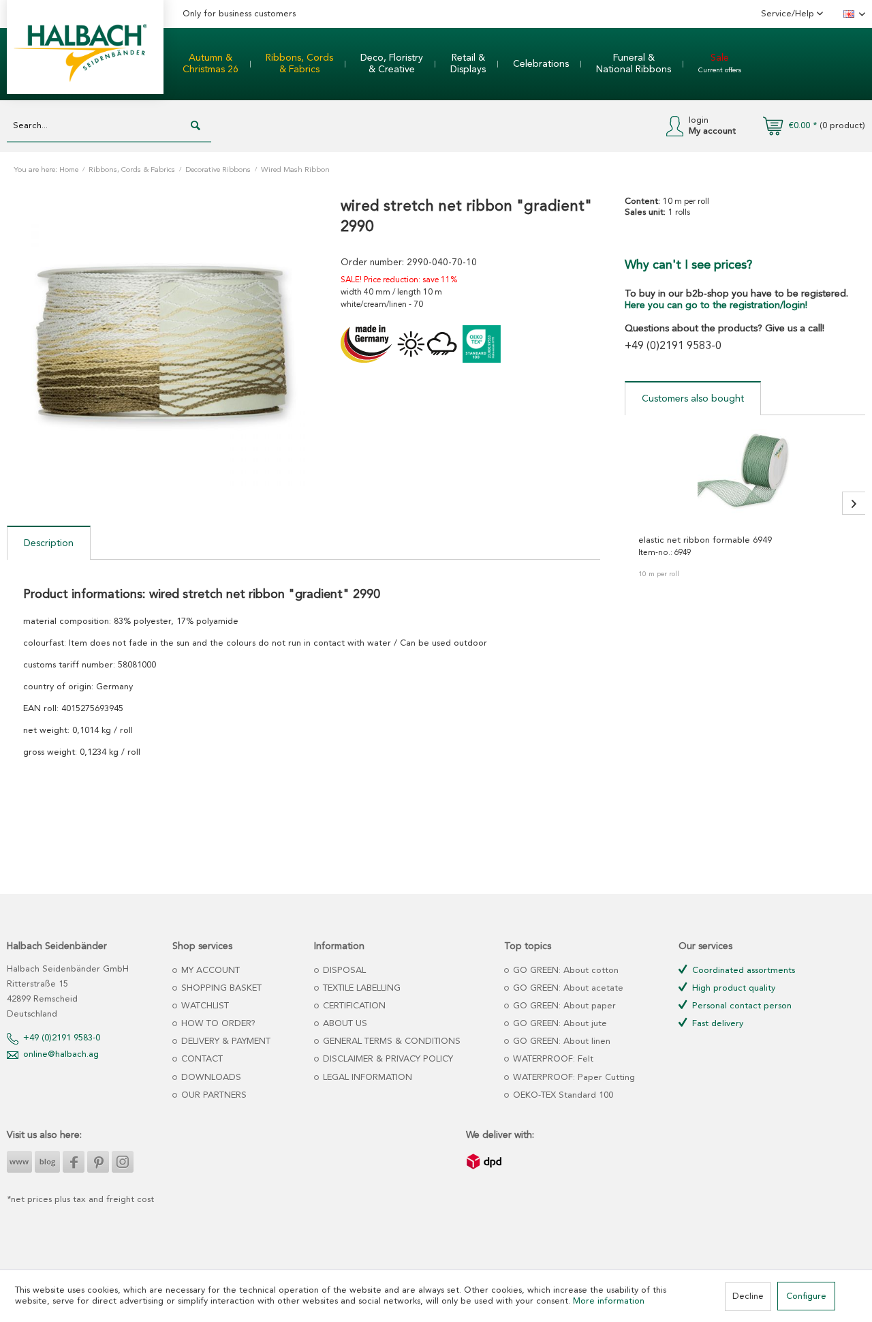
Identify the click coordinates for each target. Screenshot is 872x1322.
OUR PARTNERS (212, 1095)
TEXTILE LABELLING (360, 988)
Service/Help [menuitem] (789, 14)
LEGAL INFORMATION (366, 1077)
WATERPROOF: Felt (551, 1059)
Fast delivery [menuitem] (716, 1023)
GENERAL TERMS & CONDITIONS (390, 1041)
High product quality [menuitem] (732, 988)
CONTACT (200, 1059)
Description (49, 543)
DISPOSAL (343, 970)
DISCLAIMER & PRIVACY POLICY (386, 1059)
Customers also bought (693, 399)
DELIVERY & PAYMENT (224, 1041)
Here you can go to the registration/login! (716, 305)
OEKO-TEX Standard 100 (561, 1095)
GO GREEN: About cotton (564, 970)
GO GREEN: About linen (560, 1041)
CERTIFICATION (353, 1006)
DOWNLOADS (209, 1077)
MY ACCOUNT (209, 970)
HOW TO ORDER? (216, 1023)
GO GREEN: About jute (558, 1023)
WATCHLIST (203, 1006)
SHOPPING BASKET (220, 988)
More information (608, 1301)
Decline (748, 1296)
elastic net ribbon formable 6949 (705, 540)
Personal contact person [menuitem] (740, 1006)
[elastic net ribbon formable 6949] (745, 476)
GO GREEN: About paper (563, 1006)
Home (68, 170)
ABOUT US (343, 1023)
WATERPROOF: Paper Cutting (572, 1077)
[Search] (195, 126)
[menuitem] (210, 64)
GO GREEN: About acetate (566, 988)
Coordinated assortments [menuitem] (742, 970)
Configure (806, 1296)
